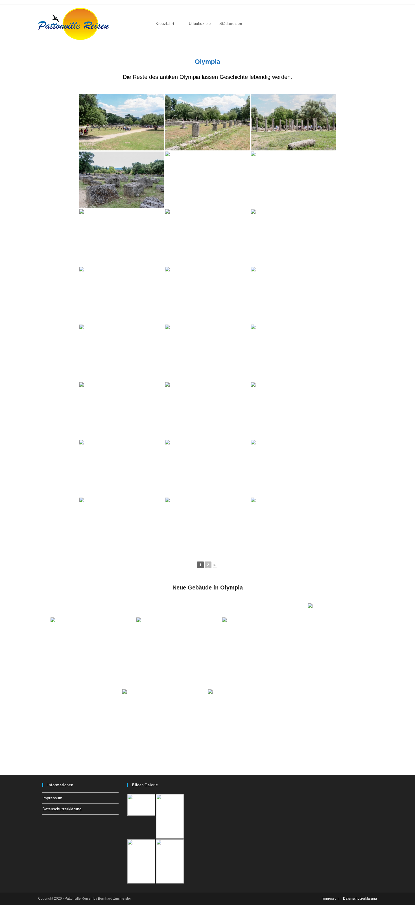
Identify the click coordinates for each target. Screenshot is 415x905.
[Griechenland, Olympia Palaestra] (293, 122)
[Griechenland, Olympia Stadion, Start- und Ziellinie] (121, 410)
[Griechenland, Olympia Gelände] (121, 180)
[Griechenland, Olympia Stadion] (207, 410)
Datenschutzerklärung (62, 809)
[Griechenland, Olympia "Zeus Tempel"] (207, 180)
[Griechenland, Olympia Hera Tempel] (121, 526)
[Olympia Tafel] (264, 645)
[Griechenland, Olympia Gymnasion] (207, 122)
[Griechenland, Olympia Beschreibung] (207, 468)
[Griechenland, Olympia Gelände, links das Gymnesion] (121, 122)
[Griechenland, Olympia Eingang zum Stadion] (293, 353)
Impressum (52, 798)
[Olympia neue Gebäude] (93, 645)
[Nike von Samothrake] (336, 645)
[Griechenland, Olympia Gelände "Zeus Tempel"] (293, 180)
